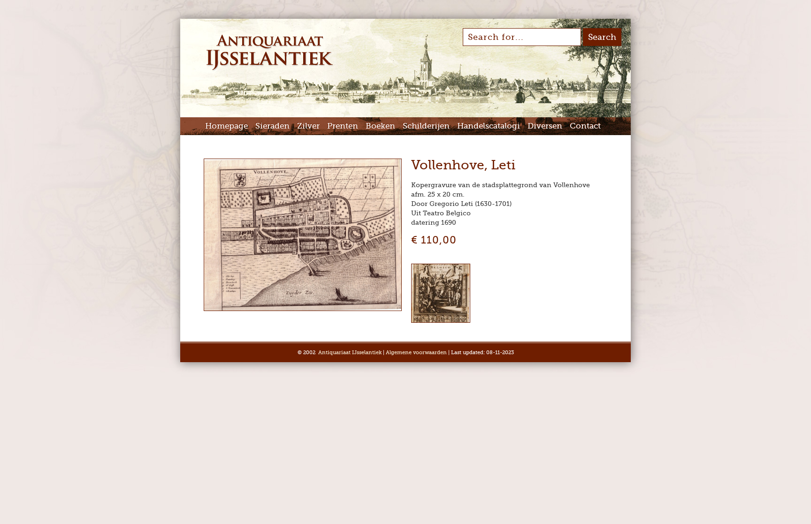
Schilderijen (426, 126)
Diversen (545, 126)
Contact (585, 126)
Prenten (342, 126)
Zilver (308, 126)
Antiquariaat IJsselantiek (350, 352)
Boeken (380, 126)
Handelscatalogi (488, 126)
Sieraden (272, 126)
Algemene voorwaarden (416, 352)
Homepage (226, 126)
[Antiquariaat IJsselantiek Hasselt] (270, 69)
